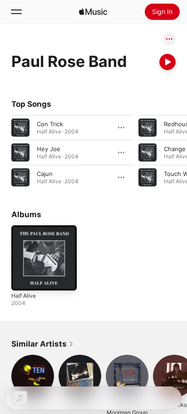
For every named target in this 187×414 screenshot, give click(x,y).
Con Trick (50, 124)
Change (175, 148)
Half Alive (23, 295)
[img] (93, 12)
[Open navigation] (16, 12)
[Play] (167, 62)
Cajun (45, 173)
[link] (42, 344)
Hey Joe (48, 148)
